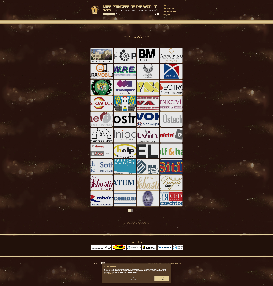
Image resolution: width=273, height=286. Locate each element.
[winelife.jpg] (101, 119)
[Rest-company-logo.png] (125, 198)
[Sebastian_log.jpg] (148, 182)
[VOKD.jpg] (148, 119)
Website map (178, 263)
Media (157, 22)
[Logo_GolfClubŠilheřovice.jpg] (101, 87)
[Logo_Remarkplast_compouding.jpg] (125, 87)
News (113, 22)
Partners (151, 22)
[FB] (156, 13)
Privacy (172, 263)
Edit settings (133, 278)
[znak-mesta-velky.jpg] (125, 103)
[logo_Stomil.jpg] (101, 103)
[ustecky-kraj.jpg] (171, 119)
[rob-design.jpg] (101, 198)
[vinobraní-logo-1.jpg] (101, 135)
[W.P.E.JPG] (125, 71)
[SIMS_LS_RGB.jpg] (148, 166)
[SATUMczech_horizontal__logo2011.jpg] (125, 182)
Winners (137, 22)
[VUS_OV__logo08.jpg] (125, 119)
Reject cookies (147, 278)
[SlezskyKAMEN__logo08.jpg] (125, 166)
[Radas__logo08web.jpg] (148, 198)
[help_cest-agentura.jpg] (125, 151)
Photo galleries (11, 26)
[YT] (158, 13)
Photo (118, 22)
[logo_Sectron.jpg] (171, 87)
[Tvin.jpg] (148, 135)
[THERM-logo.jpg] (101, 151)
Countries (130, 22)
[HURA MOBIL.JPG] (101, 71)
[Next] (143, 210)
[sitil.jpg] (171, 166)
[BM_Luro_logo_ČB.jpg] (148, 55)
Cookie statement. (108, 273)
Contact (163, 22)
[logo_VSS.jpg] (148, 87)
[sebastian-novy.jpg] (101, 182)
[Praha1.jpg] (171, 71)
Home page (3, 26)
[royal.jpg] (171, 182)
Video (123, 22)
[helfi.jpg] (148, 151)
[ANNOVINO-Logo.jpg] (171, 55)
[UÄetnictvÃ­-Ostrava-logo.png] (171, 135)
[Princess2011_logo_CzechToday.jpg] (171, 198)
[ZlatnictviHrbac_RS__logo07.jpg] (171, 103)
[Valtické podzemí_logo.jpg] (125, 55)
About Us (144, 22)
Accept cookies (161, 278)
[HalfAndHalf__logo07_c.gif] (171, 151)
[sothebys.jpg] (101, 166)
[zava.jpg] (148, 103)
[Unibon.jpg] (125, 135)
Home (108, 22)
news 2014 (19, 26)
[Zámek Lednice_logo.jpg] (101, 55)
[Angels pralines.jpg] (148, 71)
